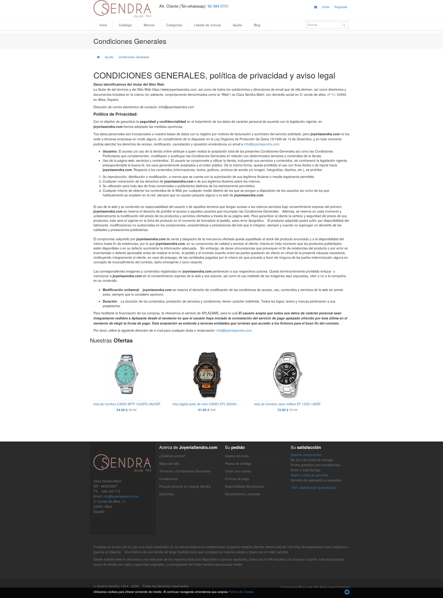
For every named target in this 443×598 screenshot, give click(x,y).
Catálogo (125, 25)
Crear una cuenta (238, 471)
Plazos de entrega (238, 463)
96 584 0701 (218, 6)
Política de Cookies (241, 592)
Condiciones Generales (133, 57)
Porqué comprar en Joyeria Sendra (185, 486)
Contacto (343, 587)
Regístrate (340, 7)
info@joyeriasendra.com (262, 144)
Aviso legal (327, 587)
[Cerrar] (347, 592)
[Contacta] (315, 7)
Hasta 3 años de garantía (309, 475)
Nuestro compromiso (306, 454)
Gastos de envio (237, 456)
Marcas (149, 25)
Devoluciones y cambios (242, 494)
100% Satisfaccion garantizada (313, 487)
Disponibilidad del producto (244, 486)
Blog (257, 25)
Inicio (103, 25)
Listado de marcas (207, 25)
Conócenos (289, 587)
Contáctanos (168, 478)
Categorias (174, 25)
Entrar (326, 7)
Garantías (166, 494)
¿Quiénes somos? (172, 456)
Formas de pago (237, 478)
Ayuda (237, 25)
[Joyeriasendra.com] (122, 8)
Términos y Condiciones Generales (184, 471)
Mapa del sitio (169, 463)
